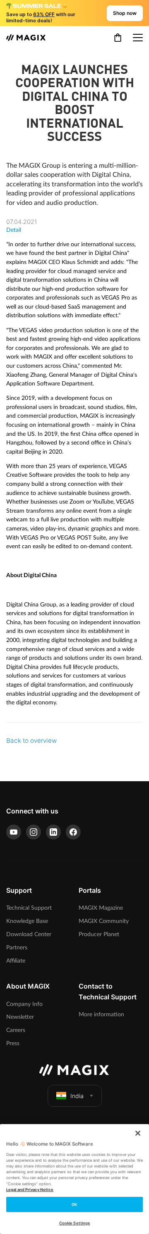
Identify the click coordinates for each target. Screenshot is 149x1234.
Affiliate (15, 961)
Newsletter (20, 1017)
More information (101, 1014)
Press (12, 1043)
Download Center (28, 934)
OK (74, 1204)
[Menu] (138, 38)
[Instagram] (33, 832)
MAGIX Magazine (101, 908)
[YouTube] (13, 832)
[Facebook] (73, 832)
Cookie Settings (74, 1223)
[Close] (138, 1133)
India (77, 1095)
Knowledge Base (27, 921)
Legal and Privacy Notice (29, 1189)
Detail (13, 230)
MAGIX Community (104, 921)
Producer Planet (99, 934)
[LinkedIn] (53, 832)
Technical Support (29, 908)
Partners (16, 947)
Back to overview (31, 740)
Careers (15, 1030)
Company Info (24, 1004)
